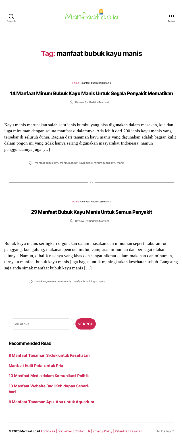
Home (75, 82)
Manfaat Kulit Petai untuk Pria (36, 365)
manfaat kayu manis (80, 162)
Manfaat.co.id (30, 431)
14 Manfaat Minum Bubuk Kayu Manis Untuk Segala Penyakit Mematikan (91, 93)
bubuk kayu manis (45, 281)
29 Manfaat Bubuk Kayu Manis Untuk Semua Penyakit (91, 212)
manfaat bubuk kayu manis (51, 162)
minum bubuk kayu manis (109, 162)
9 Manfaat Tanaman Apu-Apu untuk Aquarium (51, 401)
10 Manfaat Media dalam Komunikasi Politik (49, 375)
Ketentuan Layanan (128, 431)
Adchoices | (49, 431)
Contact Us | (84, 431)
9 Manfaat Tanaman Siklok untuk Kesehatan (49, 355)
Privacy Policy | (104, 431)
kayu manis (64, 281)
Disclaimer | (66, 431)
